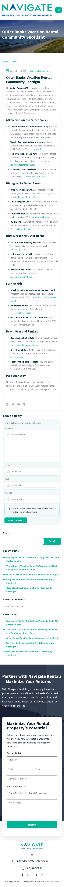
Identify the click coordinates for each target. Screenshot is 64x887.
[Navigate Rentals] (27, 10)
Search (7, 533)
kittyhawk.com (17, 357)
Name (7, 465)
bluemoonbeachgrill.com (28, 197)
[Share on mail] (18, 404)
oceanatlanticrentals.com (26, 345)
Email (6, 479)
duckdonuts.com (22, 229)
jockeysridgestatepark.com (23, 164)
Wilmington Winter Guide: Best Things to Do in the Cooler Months (32, 559)
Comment (9, 428)
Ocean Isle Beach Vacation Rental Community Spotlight (29, 589)
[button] (58, 10)
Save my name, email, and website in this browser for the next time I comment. (34, 510)
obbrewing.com (17, 249)
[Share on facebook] (7, 404)
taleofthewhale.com (40, 217)
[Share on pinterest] (24, 404)
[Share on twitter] (13, 404)
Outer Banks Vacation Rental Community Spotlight (32, 574)
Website (8, 492)
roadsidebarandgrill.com (21, 276)
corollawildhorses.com (20, 312)
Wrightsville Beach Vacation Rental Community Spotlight (30, 581)
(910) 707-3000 (34, 868)
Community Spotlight (39, 71)
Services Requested (16, 786)
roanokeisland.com (36, 176)
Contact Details (14, 753)
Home (5, 61)
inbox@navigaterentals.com (32, 861)
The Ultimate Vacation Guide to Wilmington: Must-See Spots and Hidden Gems (32, 568)
